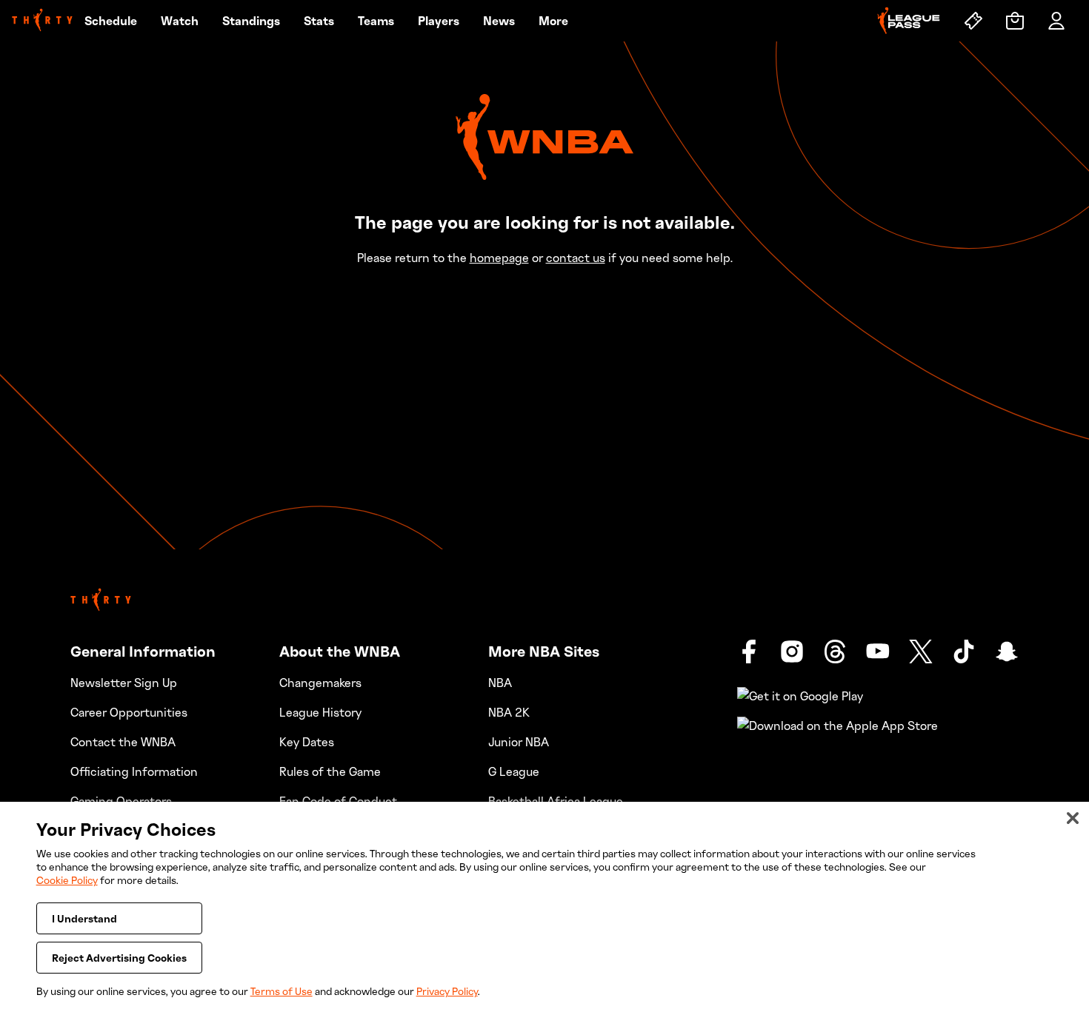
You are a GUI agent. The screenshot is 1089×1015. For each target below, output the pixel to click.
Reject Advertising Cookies (119, 957)
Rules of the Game (330, 771)
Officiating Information (134, 771)
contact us (575, 257)
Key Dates (306, 741)
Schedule (110, 20)
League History (320, 712)
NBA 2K (509, 712)
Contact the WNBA (123, 741)
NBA (500, 682)
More (553, 20)
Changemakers (320, 682)
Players (438, 20)
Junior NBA (518, 741)
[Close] (1072, 818)
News (499, 20)
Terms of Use (281, 991)
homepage (499, 257)
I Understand (84, 918)
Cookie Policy (67, 880)
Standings (251, 20)
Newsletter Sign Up (123, 682)
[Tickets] (973, 20)
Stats (319, 20)
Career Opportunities (128, 712)
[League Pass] (908, 20)
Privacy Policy (447, 991)
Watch (180, 20)
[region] (544, 908)
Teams (376, 20)
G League (513, 771)
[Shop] (1015, 20)
